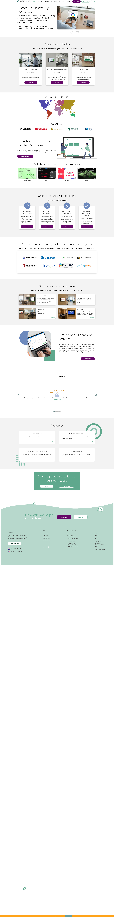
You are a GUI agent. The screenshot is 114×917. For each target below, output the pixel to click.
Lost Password (46, 535)
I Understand (69, 916)
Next (96, 395)
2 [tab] (56, 411)
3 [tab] (58, 411)
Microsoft (10, 540)
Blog (34, 1)
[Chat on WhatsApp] (18, 544)
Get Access (76, 1)
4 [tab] (60, 411)
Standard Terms (46, 538)
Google (22, 538)
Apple (18, 538)
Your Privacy (45, 537)
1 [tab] (54, 411)
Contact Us (85, 1)
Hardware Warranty (47, 540)
